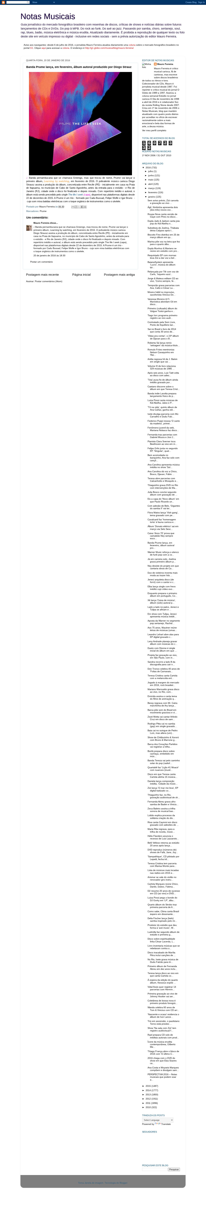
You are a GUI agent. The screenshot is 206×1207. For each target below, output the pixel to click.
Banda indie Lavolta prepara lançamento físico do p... (162, 394)
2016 (148, 167)
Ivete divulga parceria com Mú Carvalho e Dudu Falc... (163, 415)
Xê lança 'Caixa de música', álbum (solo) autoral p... (162, 601)
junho (151, 175)
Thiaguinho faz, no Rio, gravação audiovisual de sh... (164, 796)
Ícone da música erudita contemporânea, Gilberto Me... (161, 1044)
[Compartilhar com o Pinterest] (85, 207)
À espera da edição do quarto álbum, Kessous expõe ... (163, 981)
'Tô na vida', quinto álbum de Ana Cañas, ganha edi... (162, 408)
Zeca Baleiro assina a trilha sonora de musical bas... (161, 809)
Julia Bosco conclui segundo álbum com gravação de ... (162, 493)
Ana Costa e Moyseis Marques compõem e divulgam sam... (163, 1068)
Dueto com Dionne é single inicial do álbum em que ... (162, 649)
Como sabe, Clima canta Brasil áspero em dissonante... (163, 912)
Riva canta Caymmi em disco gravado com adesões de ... (163, 823)
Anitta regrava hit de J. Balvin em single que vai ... (162, 360)
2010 (148, 1107)
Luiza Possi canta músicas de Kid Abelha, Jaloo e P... (163, 401)
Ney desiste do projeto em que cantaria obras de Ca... (163, 567)
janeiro (152, 197)
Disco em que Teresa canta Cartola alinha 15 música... (162, 775)
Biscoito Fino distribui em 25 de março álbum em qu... (163, 236)
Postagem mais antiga (119, 274)
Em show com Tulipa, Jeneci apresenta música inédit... (162, 615)
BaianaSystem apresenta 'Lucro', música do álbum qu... (161, 265)
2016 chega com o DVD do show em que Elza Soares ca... (162, 1060)
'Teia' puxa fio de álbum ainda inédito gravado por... (163, 381)
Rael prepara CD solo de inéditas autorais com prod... (163, 1036)
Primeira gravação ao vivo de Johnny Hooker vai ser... (162, 995)
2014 (148, 1090)
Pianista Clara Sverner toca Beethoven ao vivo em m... (162, 442)
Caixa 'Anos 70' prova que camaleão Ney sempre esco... (161, 536)
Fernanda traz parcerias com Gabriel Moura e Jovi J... (162, 435)
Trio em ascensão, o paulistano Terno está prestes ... (163, 1022)
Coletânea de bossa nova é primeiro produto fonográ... (162, 1001)
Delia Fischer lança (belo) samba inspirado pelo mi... (162, 919)
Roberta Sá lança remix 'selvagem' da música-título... (164, 344)
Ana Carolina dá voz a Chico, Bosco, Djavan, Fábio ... (162, 472)
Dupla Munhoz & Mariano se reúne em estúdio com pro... (163, 249)
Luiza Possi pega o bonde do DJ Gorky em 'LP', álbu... (162, 898)
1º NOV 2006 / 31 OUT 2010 (156, 155)
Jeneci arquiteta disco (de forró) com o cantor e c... (161, 580)
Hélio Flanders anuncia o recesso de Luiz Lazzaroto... (163, 837)
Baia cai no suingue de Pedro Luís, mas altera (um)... (163, 731)
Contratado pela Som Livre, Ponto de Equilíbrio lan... (162, 323)
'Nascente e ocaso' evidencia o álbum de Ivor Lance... (163, 1015)
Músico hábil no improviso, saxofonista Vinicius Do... (161, 293)
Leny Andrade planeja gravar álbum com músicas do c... (162, 642)
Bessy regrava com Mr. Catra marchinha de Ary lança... (162, 704)
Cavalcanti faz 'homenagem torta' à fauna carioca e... (162, 520)
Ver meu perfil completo (154, 130)
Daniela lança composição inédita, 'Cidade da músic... (163, 782)
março (151, 188)
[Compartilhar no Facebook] (82, 207)
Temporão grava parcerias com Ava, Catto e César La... (164, 286)
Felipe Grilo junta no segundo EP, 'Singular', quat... (163, 449)
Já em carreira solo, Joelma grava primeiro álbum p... (162, 560)
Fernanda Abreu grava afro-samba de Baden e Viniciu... (163, 802)
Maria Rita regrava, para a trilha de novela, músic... (161, 830)
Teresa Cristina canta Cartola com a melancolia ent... (162, 676)
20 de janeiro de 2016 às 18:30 (49, 255)
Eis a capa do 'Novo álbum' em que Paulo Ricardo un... (163, 500)
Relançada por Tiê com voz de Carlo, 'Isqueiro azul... (163, 272)
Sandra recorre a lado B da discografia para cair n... (161, 663)
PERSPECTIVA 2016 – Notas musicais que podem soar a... (162, 1077)
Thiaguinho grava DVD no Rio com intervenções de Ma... (163, 486)
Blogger (123, 1183)
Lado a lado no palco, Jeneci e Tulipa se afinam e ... (163, 608)
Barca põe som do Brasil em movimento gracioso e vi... (162, 711)
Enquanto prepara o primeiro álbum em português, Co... (162, 594)
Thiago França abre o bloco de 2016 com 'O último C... (163, 1052)
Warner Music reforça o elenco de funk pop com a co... (163, 553)
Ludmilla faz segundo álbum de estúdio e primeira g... (163, 933)
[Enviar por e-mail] (73, 207)
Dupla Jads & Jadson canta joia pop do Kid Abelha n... (164, 222)
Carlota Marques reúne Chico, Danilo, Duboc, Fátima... (163, 885)
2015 (148, 1086)
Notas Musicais (47, 16)
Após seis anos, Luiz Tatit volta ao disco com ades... (163, 374)
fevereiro (153, 192)
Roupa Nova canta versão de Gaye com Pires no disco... (162, 215)
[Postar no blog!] (76, 207)
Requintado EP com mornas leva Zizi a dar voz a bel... (162, 256)
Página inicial (81, 274)
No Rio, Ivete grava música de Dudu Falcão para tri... (163, 960)
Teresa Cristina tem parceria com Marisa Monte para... (162, 864)
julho (151, 171)
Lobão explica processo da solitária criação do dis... (161, 816)
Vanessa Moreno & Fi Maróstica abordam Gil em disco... (162, 302)
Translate (166, 1124)
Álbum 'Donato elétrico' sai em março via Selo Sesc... (163, 527)
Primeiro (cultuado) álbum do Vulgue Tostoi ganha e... (162, 309)
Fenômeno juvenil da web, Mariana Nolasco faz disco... (163, 429)
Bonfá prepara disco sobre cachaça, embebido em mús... (161, 754)
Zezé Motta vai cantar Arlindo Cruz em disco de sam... (162, 718)
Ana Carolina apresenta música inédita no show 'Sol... (164, 466)
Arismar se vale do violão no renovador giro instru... (162, 878)
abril (150, 184)
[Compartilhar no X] (79, 207)
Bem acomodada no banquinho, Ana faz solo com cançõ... (163, 458)
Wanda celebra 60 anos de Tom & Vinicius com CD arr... (163, 1008)
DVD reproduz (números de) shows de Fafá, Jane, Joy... (163, 851)
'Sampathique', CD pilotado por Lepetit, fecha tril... (163, 857)
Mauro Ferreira (41, 223)
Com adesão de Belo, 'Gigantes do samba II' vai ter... (164, 507)
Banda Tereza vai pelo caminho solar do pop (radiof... (164, 761)
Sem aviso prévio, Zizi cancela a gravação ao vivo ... (163, 201)
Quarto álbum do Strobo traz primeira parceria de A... (162, 905)
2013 (148, 1094)
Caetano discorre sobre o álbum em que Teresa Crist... (164, 387)
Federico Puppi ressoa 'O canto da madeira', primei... (164, 422)
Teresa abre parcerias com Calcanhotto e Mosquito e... (163, 479)
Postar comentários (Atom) (48, 281)
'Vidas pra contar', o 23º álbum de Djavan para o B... (163, 337)
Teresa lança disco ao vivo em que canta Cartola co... (163, 974)
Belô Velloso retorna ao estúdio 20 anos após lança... (163, 844)
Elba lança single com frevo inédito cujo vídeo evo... (162, 587)
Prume (43, 211)
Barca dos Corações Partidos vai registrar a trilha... (162, 745)
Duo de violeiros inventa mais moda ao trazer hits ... (163, 574)
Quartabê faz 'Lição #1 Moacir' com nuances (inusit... (163, 768)
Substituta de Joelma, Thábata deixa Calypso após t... (163, 229)
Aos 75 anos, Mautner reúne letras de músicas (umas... (162, 629)
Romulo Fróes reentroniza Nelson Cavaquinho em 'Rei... (161, 352)
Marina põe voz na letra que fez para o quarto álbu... (164, 242)
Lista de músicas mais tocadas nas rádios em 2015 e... (163, 871)
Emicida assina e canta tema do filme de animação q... (162, 697)
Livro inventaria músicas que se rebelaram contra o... (164, 947)
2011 (148, 1103)
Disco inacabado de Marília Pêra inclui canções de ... (162, 953)
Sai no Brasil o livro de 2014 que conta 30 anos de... (162, 330)
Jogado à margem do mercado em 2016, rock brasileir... (163, 683)
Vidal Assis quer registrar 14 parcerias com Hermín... (162, 988)
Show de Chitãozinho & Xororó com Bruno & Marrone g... (163, 738)
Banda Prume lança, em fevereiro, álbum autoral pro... (161, 545)
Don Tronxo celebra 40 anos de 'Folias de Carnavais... (164, 670)
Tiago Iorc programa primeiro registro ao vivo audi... (162, 316)
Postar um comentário (41, 262)
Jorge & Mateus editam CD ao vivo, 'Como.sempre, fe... (163, 279)
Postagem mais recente (42, 274)
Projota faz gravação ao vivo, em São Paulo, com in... (162, 656)
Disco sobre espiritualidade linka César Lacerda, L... (161, 940)
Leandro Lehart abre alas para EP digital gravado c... (163, 635)
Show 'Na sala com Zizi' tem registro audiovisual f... (162, 1029)
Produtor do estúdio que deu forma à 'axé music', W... (162, 926)
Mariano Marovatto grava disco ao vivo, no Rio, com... (163, 690)
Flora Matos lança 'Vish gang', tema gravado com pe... (163, 513)
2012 (148, 1099)
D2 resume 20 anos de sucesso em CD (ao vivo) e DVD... (164, 892)
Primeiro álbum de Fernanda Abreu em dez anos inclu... (162, 967)
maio (151, 179)
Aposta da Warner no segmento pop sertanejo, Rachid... (164, 622)
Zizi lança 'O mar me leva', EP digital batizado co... (163, 789)
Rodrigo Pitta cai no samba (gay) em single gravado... (162, 725)
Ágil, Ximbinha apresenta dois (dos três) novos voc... (163, 208)
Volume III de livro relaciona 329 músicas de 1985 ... (162, 367)
